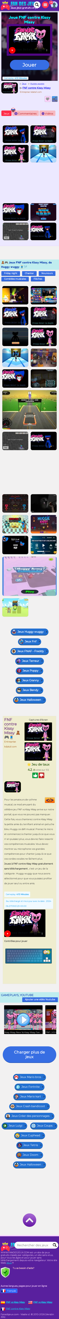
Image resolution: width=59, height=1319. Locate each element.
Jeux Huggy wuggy (31, 631)
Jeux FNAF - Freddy (30, 651)
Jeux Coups (45, 1125)
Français (11, 1291)
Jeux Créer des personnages (31, 1116)
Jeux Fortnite (30, 1086)
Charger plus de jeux (29, 1054)
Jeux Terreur (30, 661)
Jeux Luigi (15, 1125)
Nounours (47, 273)
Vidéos (48, 113)
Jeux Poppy (30, 670)
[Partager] (55, 99)
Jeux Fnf (30, 641)
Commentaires (26, 113)
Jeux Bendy (30, 690)
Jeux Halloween (30, 699)
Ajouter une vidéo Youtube (40, 999)
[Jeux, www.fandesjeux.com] (19, 5)
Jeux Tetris (30, 1145)
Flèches (38, 279)
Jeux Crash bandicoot (30, 1106)
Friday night (10, 273)
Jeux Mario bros (30, 1077)
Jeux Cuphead (30, 1135)
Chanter (29, 273)
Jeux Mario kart (30, 1096)
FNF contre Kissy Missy (18, 1308)
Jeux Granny (30, 680)
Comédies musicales (15, 279)
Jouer (29, 65)
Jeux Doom (30, 1154)
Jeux (6, 113)
